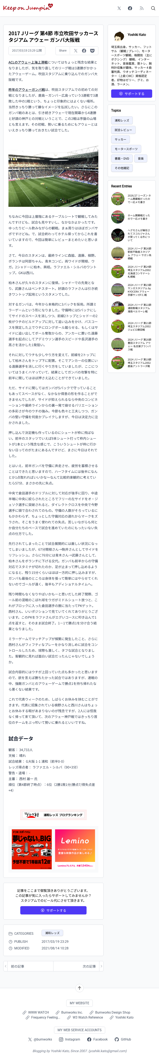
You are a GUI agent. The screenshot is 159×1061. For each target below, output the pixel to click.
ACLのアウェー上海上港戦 (28, 62)
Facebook (100, 1039)
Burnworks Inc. (72, 1012)
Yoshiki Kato (124, 1017)
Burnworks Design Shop (112, 1012)
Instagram (72, 1039)
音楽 (141, 158)
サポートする (56, 910)
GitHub (126, 1039)
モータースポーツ (126, 149)
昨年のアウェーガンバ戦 (26, 89)
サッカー (120, 139)
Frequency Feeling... (45, 1017)
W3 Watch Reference (88, 1017)
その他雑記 (122, 168)
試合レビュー (123, 130)
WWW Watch (38, 1012)
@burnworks (43, 1039)
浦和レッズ (52, 933)
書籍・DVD (122, 158)
